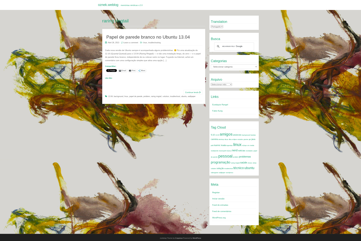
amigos (226, 134)
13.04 (110, 96)
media (252, 145)
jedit (212, 145)
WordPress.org (219, 218)
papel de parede (135, 96)
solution (166, 96)
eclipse (234, 139)
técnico (238, 168)
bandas (253, 135)
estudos (240, 139)
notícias (241, 150)
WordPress (197, 238)
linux (145, 43)
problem (146, 96)
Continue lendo (192, 92)
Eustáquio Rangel (220, 104)
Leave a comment (131, 43)
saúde (243, 162)
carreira (214, 139)
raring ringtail (156, 96)
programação (220, 162)
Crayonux (179, 238)
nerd (234, 150)
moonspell (222, 151)
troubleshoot (175, 96)
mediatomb (214, 151)
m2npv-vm (245, 145)
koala (223, 145)
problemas (245, 156)
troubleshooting (154, 43)
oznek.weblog (120, 5)
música (228, 151)
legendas (229, 145)
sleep (254, 163)
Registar (216, 192)
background (118, 96)
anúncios (237, 135)
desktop (221, 139)
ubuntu (184, 96)
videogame (214, 172)
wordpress (229, 172)
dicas (226, 139)
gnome (246, 139)
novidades (249, 151)
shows (250, 163)
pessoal (225, 156)
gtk (250, 139)
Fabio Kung (217, 111)
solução (220, 168)
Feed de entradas (220, 205)
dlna (230, 139)
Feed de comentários (221, 211)
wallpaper (191, 96)
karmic (217, 145)
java (253, 139)
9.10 (213, 135)
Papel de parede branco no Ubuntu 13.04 (148, 37)
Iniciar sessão (218, 199)
